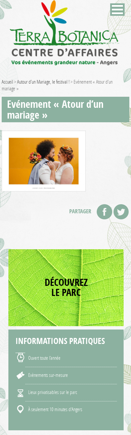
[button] (117, 9)
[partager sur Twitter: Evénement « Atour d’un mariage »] (121, 211)
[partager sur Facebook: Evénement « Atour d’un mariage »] (104, 211)
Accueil (7, 81)
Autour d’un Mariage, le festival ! (43, 81)
